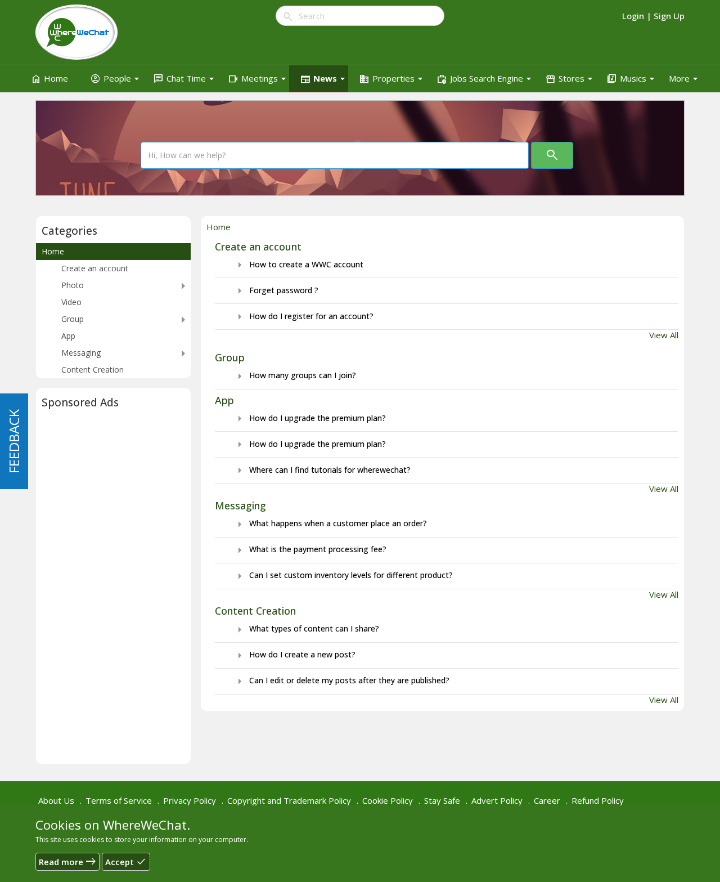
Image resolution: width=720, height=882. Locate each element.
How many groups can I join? (294, 375)
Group (230, 357)
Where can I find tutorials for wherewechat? (322, 469)
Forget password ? (275, 290)
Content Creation (255, 610)
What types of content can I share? (306, 628)
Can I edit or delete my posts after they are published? (341, 680)
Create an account (258, 246)
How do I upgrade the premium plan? (309, 418)
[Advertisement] (113, 589)
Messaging (240, 505)
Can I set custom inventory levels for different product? (343, 575)
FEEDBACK (13, 441)
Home (53, 251)
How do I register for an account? (303, 316)
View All (663, 335)
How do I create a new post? (294, 654)
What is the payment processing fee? (309, 549)
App (224, 400)
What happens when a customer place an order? (330, 523)
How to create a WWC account (298, 264)
